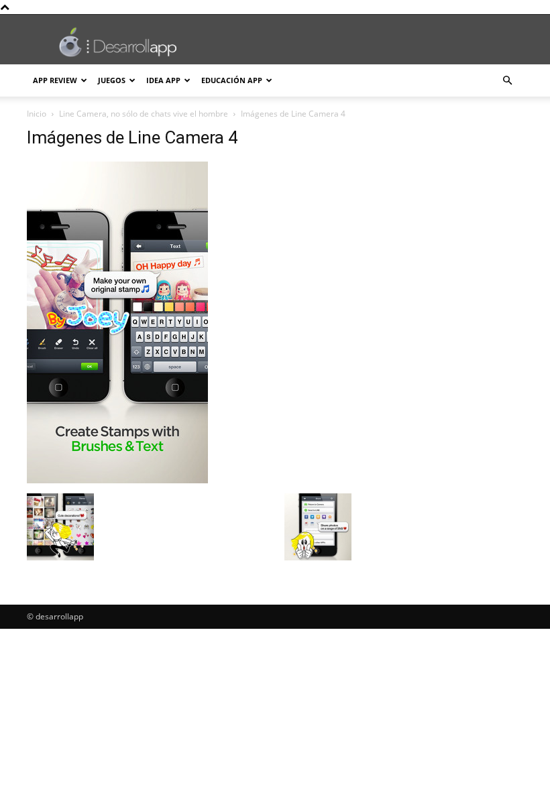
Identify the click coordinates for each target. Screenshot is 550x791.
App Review (55, 80)
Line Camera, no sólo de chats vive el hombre (143, 113)
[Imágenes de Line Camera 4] (117, 479)
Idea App (163, 80)
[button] (507, 80)
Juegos (111, 80)
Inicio (36, 113)
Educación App (231, 80)
